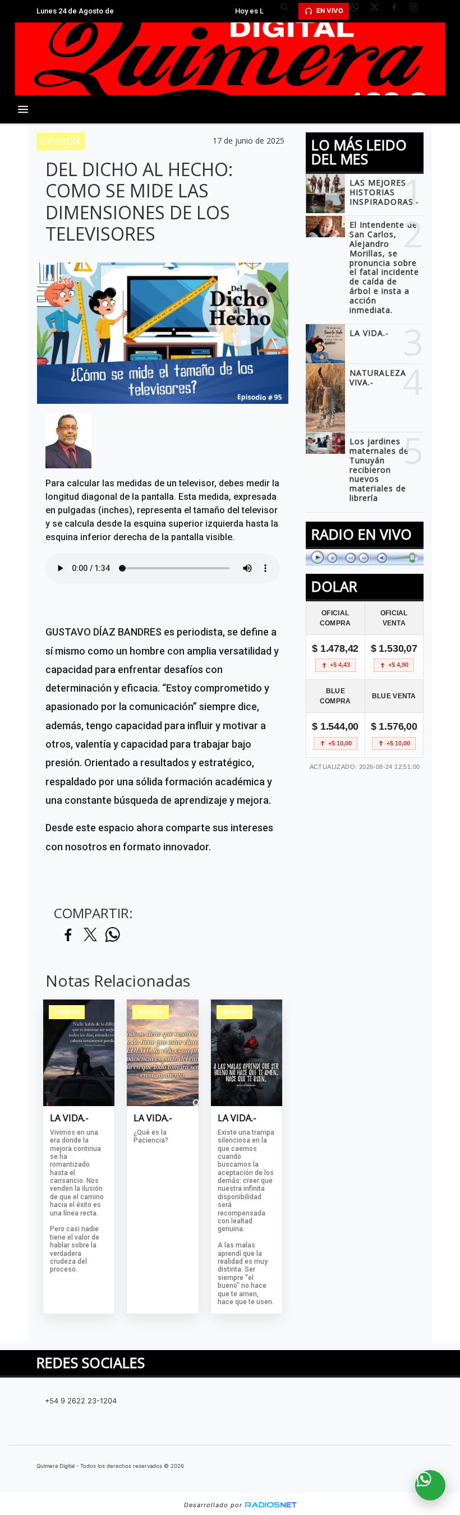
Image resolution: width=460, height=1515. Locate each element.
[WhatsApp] (359, 11)
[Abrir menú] (23, 109)
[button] (288, 11)
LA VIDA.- (69, 1118)
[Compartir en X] (90, 935)
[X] (378, 11)
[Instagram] (417, 11)
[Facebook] (398, 11)
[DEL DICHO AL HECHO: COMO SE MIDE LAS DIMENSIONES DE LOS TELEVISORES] (68, 441)
